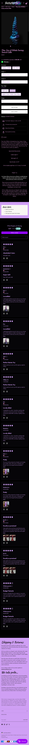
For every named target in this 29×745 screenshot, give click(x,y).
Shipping (3, 116)
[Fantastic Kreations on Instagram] (5, 725)
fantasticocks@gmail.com (6, 669)
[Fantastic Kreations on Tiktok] (7, 725)
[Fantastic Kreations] (13, 3)
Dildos (13, 7)
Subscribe (25, 719)
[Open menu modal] (2, 3)
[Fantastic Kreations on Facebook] (2, 725)
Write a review (14, 233)
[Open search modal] (23, 3)
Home (2, 7)
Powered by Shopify (4, 737)
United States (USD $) (6, 732)
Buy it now (14, 112)
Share (4, 137)
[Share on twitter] (7, 258)
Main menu (8, 7)
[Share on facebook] (4, 258)
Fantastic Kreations (10, 735)
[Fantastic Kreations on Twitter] (9, 725)
